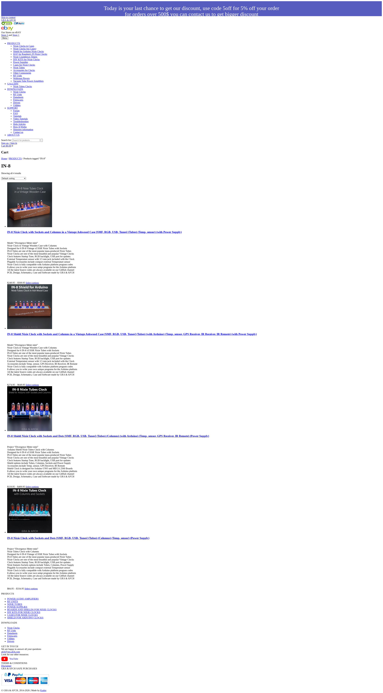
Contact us (18, 132)
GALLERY (13, 83)
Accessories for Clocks (24, 70)
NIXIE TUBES (14, 604)
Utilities (16, 105)
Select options (32, 282)
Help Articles (19, 124)
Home (4, 158)
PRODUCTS (13, 43)
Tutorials (17, 116)
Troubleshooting (21, 121)
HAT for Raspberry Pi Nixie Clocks (30, 54)
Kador (43, 690)
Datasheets (18, 97)
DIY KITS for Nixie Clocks (26, 59)
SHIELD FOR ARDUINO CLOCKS (25, 617)
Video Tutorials (20, 118)
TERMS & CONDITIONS (14, 663)
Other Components (22, 73)
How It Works (20, 127)
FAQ (15, 113)
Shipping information (23, 129)
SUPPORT (12, 108)
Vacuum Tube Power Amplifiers (28, 81)
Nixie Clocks (19, 92)
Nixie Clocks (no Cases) (24, 48)
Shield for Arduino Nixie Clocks (28, 51)
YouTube (13, 659)
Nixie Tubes (19, 67)
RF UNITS (12, 601)
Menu (4, 38)
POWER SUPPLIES (17, 607)
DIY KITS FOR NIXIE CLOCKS (23, 612)
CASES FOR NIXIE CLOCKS (22, 615)
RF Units (17, 75)
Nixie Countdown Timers (25, 57)
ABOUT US (13, 135)
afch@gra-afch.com (10, 652)
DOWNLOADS (15, 89)
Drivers (16, 102)
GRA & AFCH (8, 20)
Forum (16, 110)
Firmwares (18, 100)
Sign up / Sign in (9, 143)
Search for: (6, 140)
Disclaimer (6, 666)
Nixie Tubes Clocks (22, 86)
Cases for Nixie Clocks (24, 65)
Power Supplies (20, 62)
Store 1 (16, 35)
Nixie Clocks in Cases (23, 46)
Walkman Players (21, 78)
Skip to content (8, 17)
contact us (199, 14)
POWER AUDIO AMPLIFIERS (23, 599)
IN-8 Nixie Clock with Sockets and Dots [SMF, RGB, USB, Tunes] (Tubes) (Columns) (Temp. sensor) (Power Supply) (78, 538)
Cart (6, 146)
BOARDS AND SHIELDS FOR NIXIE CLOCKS (32, 609)
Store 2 (4, 35)
